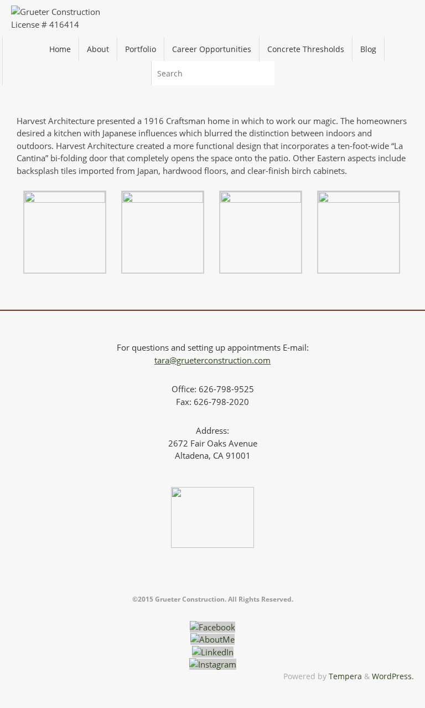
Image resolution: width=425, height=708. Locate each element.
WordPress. (393, 676)
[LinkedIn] (213, 652)
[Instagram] (212, 664)
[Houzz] (212, 639)
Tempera (345, 676)
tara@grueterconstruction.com (212, 360)
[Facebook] (212, 627)
